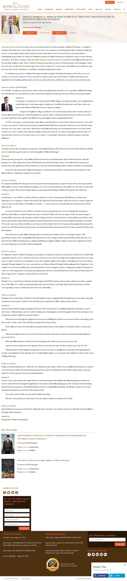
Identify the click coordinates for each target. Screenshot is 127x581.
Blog (90, 9)
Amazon (30, 33)
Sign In (120, 2)
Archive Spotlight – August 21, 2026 (16, 556)
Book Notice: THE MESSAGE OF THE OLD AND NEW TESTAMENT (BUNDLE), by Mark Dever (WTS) (22, 544)
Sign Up (110, 2)
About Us (98, 9)
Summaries (49, 9)
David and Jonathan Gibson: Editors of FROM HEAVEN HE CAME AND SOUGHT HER (61, 552)
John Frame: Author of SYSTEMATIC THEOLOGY (63, 537)
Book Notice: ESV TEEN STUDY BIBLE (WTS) (19, 551)
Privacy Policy (26, 579)
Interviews (69, 9)
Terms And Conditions (11, 579)
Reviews (59, 9)
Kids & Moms (81, 9)
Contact (117, 9)
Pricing (108, 9)
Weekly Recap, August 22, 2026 (14, 537)
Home (40, 9)
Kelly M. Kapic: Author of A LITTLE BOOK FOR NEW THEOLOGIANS (64, 544)
